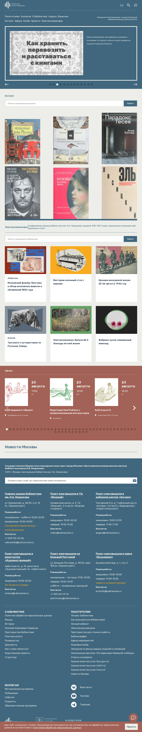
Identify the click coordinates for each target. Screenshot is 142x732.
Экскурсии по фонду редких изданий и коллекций (98, 649)
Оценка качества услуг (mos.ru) (88, 669)
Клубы (26, 21)
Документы (11, 644)
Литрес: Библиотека (82, 615)
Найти (130, 103)
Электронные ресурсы (83, 628)
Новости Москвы (80, 674)
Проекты (35, 21)
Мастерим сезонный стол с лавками (68, 282)
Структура (11, 657)
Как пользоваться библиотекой (88, 619)
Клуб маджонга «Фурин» (19, 410)
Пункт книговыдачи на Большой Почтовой (65, 555)
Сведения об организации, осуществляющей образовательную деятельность (117, 18)
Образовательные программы (21, 705)
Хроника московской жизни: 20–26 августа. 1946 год (115, 282)
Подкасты (13, 278)
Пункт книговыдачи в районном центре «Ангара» (113, 495)
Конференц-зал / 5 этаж (18, 415)
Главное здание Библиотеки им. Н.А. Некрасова (23, 495)
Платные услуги (13, 636)
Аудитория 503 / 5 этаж (108, 415)
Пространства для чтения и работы (90, 632)
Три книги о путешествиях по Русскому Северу (24, 344)
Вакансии (63, 16)
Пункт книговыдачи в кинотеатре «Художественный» (19, 557)
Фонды (8, 619)
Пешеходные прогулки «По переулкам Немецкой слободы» (102, 653)
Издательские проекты (17, 653)
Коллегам (26, 16)
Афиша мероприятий (82, 640)
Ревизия (11, 338)
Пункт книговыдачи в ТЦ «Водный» (66, 495)
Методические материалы (19, 689)
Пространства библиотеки (19, 632)
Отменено (57, 418)
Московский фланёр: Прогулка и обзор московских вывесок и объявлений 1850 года (25, 286)
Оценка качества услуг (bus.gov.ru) (90, 661)
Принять (131, 726)
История (9, 624)
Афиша (18, 21)
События (9, 697)
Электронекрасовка (52, 21)
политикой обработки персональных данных (57, 727)
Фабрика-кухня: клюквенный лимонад (115, 342)
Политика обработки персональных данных (28, 615)
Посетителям (12, 16)
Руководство (12, 640)
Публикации (11, 693)
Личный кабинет (80, 624)
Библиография (79, 636)
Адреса (53, 16)
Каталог (9, 21)
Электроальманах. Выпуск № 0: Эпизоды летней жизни (71, 342)
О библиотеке (39, 16)
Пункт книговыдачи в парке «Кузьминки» (114, 555)
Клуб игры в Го (103, 410)
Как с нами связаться (16, 649)
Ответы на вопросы (81, 657)
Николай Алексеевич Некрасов (21, 628)
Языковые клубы (79, 644)
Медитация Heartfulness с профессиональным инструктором (69, 411)
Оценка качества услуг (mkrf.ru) (88, 665)
